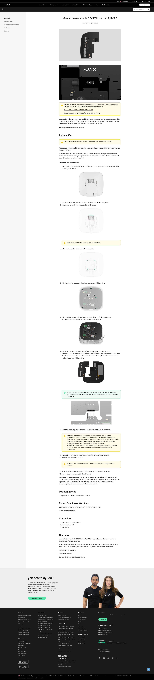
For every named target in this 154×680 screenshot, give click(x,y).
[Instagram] (108, 658)
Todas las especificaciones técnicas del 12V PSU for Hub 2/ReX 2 (80, 507)
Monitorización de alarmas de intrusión (67, 661)
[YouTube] (104, 658)
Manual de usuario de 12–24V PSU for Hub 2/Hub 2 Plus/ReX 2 (82, 113)
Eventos (80, 621)
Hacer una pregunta (37, 598)
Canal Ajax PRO (81, 628)
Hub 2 (61, 121)
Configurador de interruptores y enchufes (65, 646)
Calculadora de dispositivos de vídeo (66, 637)
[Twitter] (113, 658)
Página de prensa (82, 619)
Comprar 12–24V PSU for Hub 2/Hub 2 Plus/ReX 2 (78, 110)
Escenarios (20, 657)
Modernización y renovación (44, 635)
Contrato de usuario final (32, 678)
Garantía (41, 678)
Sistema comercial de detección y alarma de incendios (45, 620)
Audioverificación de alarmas (64, 666)
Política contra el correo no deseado (98, 675)
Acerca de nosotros (82, 617)
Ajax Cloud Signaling (22, 653)
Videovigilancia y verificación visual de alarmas (66, 664)
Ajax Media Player (22, 655)
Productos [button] (42, 4)
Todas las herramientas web (64, 651)
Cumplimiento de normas (67, 511)
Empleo (80, 623)
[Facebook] (99, 658)
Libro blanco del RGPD (58, 675)
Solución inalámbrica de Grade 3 (45, 623)
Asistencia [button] (64, 4)
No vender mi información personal (81, 675)
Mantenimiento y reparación (64, 617)
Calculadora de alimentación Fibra (65, 649)
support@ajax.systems (77, 557)
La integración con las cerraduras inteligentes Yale (45, 630)
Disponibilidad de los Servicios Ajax (66, 632)
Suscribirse (103, 619)
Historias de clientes (42, 615)
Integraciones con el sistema (24, 628)
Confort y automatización (23, 621)
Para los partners (87, 4)
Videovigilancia (21, 617)
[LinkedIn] (117, 658)
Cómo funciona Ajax (42, 637)
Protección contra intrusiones (24, 615)
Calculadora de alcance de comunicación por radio (64, 642)
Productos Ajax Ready (23, 630)
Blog (97, 4)
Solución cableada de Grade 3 (44, 625)
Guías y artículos (62, 615)
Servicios (20, 626)
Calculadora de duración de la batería (66, 639)
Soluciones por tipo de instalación (45, 617)
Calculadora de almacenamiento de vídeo (66, 635)
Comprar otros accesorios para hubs (73, 127)
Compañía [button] (75, 4)
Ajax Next (80, 626)
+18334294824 (103, 628)
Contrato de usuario (65, 553)
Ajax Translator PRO (22, 651)
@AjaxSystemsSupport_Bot (106, 632)
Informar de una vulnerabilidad (45, 675)
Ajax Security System (22, 641)
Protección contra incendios (24, 619)
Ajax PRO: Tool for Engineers (24, 643)
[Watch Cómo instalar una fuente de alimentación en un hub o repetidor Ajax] (90, 82)
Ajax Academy (81, 639)
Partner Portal (81, 641)
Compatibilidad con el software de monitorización (65, 629)
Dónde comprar (106, 4)
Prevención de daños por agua (45, 633)
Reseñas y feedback (82, 630)
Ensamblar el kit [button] (145, 4)
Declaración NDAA (68, 675)
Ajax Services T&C (22, 678)
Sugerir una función (105, 651)
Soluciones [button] (53, 4)
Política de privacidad (32, 675)
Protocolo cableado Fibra (23, 632)
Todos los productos (22, 623)
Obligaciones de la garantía (67, 550)
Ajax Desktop (21, 645)
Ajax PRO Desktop (22, 647)
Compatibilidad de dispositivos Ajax (66, 626)
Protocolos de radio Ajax (23, 634)
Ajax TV (19, 649)
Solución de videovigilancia (44, 627)
